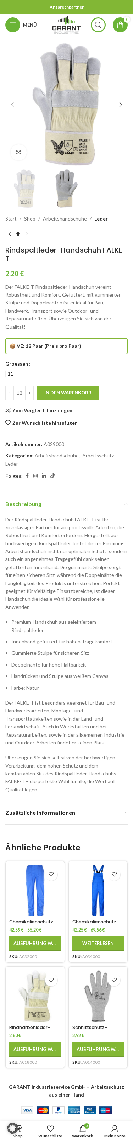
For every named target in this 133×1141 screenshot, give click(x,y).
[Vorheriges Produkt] (9, 234)
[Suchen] (98, 25)
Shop (29, 219)
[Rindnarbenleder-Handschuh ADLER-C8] (35, 996)
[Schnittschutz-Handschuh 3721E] (98, 996)
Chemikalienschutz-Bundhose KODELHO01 (33, 924)
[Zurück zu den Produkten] (18, 234)
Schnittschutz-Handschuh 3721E (91, 1030)
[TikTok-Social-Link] (52, 476)
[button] (12, 104)
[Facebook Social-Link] (27, 476)
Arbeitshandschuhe (65, 219)
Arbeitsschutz (98, 455)
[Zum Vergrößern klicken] (19, 152)
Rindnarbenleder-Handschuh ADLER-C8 (34, 1030)
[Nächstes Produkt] (26, 234)
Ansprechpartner (67, 7)
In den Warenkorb (68, 393)
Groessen (16, 364)
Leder (101, 219)
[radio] (10, 374)
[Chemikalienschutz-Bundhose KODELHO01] (35, 891)
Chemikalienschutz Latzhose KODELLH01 (94, 924)
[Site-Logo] (66, 24)
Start (11, 219)
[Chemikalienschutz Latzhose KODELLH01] (98, 891)
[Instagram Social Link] (35, 476)
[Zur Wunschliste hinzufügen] (51, 874)
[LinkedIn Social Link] (44, 476)
